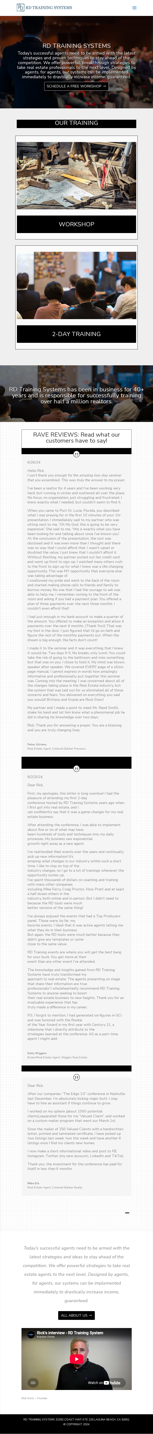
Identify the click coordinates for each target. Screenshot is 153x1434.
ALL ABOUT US (74, 1315)
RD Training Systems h (40, 389)
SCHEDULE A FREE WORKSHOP (74, 86)
